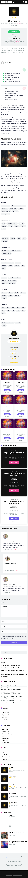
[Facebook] (8, 865)
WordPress (18, 872)
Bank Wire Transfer (12, 223)
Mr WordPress (4, 685)
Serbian (10, 295)
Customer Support (14, 361)
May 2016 (4, 720)
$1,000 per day (5, 250)
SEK (8, 310)
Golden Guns (21, 382)
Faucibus (22, 206)
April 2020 (4, 717)
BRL (3, 307)
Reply (15, 549)
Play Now (13, 31)
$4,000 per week (16, 250)
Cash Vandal (21, 430)
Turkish (4, 298)
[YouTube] (16, 865)
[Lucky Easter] (7, 403)
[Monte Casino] (4, 799)
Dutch (16, 292)
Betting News (5, 729)
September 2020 (6, 715)
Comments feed (6, 757)
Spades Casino (12, 785)
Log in (3, 752)
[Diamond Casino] (4, 808)
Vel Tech (15, 211)
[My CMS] (8, 1)
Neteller (21, 223)
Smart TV (18, 322)
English (22, 292)
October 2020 (5, 712)
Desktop (4, 322)
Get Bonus (14, 462)
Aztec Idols (21, 406)
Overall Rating (14, 338)
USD (23, 310)
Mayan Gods (7, 430)
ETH (18, 307)
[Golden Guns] (20, 379)
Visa (3, 229)
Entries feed (5, 754)
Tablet (3, 325)
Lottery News (5, 736)
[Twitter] (12, 865)
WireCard (4, 241)
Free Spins (14, 450)
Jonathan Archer (7, 584)
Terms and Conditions (17, 875)
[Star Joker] (7, 379)
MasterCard (5, 238)
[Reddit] (20, 865)
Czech (10, 292)
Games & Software (14, 352)
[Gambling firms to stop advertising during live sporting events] (4, 847)
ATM (3, 223)
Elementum (14, 206)
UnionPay (23, 226)
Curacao (4, 278)
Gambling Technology (7, 734)
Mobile (11, 322)
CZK (13, 307)
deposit (19, 23)
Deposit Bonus (14, 471)
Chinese (4, 292)
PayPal (10, 226)
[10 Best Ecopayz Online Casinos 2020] (4, 838)
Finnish (4, 295)
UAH (18, 310)
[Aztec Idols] (20, 403)
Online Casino (5, 738)
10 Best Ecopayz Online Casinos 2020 (10, 665)
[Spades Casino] (4, 790)
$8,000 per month (6, 253)
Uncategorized (5, 742)
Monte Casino (12, 793)
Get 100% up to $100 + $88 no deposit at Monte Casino (14, 453)
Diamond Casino (13, 802)
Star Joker (7, 382)
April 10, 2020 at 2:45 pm (8, 549)
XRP (3, 313)
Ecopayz (3, 662)
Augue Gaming (5, 206)
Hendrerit (4, 208)
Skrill (16, 226)
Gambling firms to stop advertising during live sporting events (12, 671)
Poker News (5, 740)
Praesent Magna (6, 211)
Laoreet (21, 208)
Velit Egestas (5, 214)
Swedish (17, 295)
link (7, 109)
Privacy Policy (9, 875)
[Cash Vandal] (20, 427)
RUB (3, 310)
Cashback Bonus (14, 499)
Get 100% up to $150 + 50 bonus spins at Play (14, 474)
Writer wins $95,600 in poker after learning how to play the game (14, 675)
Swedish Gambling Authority (9, 280)
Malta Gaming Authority (14, 278)
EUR (23, 307)
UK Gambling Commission (8, 283)
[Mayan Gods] (7, 427)
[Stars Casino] (4, 773)
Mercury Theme (24, 872)
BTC (8, 307)
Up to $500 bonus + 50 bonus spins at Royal (14, 502)
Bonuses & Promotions (14, 356)
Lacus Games (13, 208)
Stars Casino (12, 767)
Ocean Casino (12, 776)
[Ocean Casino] (4, 781)
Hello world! (13, 685)
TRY (13, 310)
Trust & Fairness (14, 347)
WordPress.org (5, 759)
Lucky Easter (7, 406)
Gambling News (6, 731)
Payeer (4, 226)
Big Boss (9, 62)
